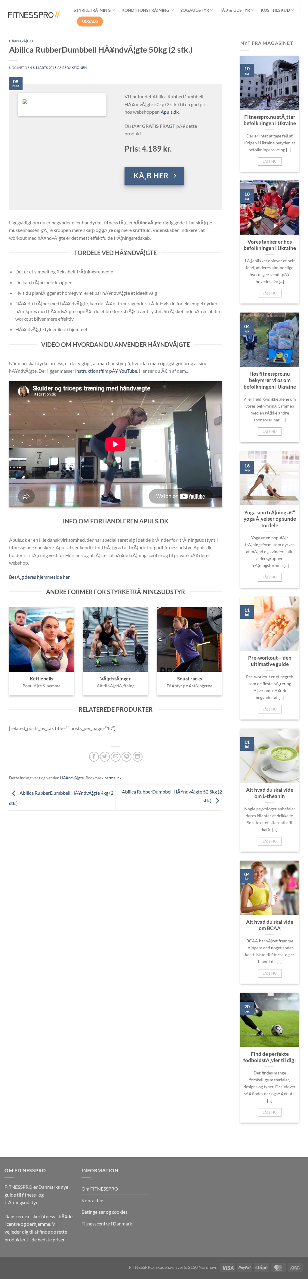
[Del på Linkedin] (138, 757)
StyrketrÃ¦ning (92, 10)
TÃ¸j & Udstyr (235, 10)
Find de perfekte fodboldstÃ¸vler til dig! (269, 1057)
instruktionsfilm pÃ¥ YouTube (106, 371)
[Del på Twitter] (105, 757)
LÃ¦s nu (270, 161)
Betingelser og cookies (105, 1212)
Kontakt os (93, 1200)
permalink (113, 777)
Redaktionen (74, 67)
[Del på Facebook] (94, 757)
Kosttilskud (275, 10)
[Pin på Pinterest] (126, 757)
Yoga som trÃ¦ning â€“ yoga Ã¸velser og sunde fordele (270, 519)
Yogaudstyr (194, 10)
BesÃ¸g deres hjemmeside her (39, 577)
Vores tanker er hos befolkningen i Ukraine (270, 245)
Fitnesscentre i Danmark (107, 1223)
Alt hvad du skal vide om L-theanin (269, 793)
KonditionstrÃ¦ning (146, 10)
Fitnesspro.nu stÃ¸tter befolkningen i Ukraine (270, 120)
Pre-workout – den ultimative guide (269, 661)
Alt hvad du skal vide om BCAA (269, 925)
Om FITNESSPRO (100, 1188)
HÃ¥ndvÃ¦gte (21, 41)
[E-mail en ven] (116, 757)
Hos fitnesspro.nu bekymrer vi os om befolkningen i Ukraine (270, 380)
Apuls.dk (170, 112)
